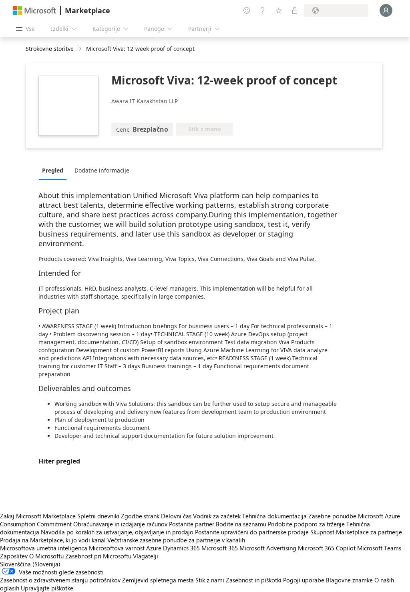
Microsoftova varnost (117, 548)
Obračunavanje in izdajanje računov (120, 524)
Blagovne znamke (349, 580)
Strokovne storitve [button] (50, 48)
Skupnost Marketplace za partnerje (356, 532)
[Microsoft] (34, 10)
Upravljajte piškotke (47, 588)
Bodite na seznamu (241, 524)
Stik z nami (209, 580)
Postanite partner (191, 524)
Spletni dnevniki (98, 516)
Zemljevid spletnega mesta (158, 580)
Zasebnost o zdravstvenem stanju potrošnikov (60, 580)
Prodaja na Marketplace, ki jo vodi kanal (53, 540)
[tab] (54, 170)
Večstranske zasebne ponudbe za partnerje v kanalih (176, 540)
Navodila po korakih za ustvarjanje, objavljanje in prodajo (117, 532)
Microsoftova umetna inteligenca (43, 548)
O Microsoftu (46, 556)
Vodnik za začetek (217, 516)
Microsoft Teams (379, 548)
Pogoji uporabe (303, 580)
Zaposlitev (14, 556)
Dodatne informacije (101, 170)
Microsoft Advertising (267, 548)
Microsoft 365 (219, 548)
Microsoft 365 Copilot (327, 548)
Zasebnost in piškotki (253, 580)
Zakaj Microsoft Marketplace (38, 516)
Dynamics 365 (181, 548)
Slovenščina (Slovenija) (30, 564)
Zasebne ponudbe (332, 516)
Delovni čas (176, 516)
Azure (153, 548)
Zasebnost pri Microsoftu (98, 556)
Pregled (52, 170)
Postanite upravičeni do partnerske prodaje (252, 532)
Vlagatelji (145, 556)
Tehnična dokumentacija (274, 516)
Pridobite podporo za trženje (306, 524)
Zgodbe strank (140, 516)
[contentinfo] (81, 49)
